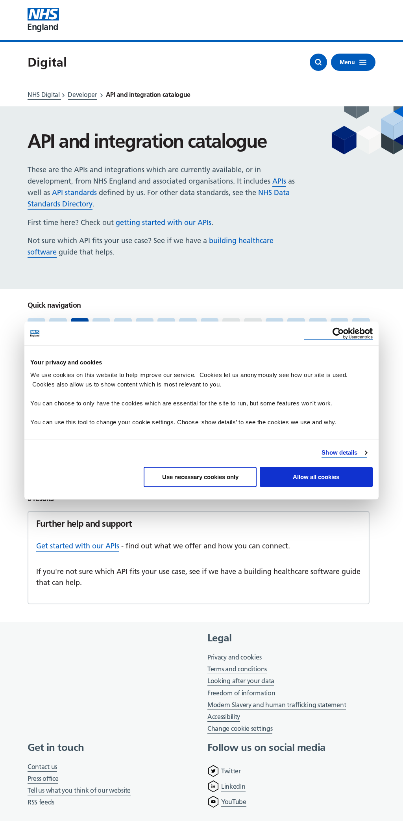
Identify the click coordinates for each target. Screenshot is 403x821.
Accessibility (223, 717)
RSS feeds (41, 802)
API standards (74, 192)
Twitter (231, 771)
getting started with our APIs (163, 222)
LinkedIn (233, 786)
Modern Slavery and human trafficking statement (276, 705)
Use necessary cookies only (200, 477)
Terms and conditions (237, 669)
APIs (279, 181)
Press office (43, 779)
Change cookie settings (239, 729)
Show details (339, 452)
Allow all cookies (316, 477)
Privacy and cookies (234, 657)
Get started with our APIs (77, 545)
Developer (82, 94)
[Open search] (318, 62)
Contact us (42, 767)
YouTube (233, 802)
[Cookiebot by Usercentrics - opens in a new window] (338, 333)
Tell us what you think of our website (79, 790)
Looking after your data (240, 681)
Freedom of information (241, 693)
